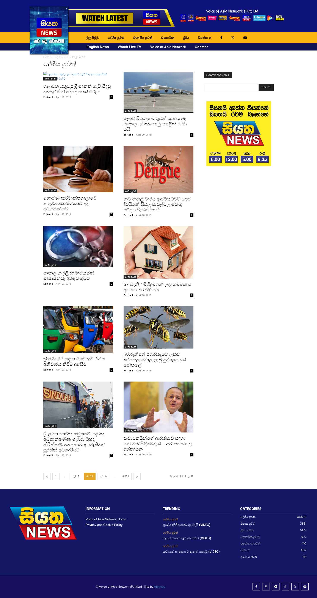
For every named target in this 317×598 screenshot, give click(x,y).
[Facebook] (256, 586)
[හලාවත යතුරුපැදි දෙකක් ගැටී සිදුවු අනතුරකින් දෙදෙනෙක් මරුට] (78, 76)
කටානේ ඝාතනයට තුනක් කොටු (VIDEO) (191, 552)
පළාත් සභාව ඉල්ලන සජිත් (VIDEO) (187, 538)
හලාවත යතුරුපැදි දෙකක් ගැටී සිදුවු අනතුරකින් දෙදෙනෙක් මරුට (77, 89)
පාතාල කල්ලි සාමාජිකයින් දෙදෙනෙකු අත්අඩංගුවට (68, 275)
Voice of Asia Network (168, 46)
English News (97, 46)
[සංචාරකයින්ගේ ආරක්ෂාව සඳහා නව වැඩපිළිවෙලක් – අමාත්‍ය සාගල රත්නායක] (158, 407)
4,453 (125, 476)
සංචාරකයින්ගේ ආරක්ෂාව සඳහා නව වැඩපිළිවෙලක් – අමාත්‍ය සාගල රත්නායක (158, 443)
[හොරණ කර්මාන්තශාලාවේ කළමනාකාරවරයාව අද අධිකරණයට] (78, 169)
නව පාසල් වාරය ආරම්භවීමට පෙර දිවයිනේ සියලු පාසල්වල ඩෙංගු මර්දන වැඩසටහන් (157, 204)
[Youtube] (305, 586)
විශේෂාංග (205, 37)
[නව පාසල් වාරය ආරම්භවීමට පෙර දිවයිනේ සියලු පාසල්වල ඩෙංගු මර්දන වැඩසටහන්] (158, 169)
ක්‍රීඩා (186, 37)
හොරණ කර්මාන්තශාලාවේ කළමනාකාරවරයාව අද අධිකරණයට (70, 203)
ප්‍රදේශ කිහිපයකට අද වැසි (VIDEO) (186, 525)
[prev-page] (47, 476)
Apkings (159, 587)
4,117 (76, 476)
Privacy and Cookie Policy (104, 524)
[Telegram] (275, 586)
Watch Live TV (129, 46)
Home (47, 57)
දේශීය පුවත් (116, 37)
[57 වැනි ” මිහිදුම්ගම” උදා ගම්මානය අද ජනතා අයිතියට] (158, 252)
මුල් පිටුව (92, 37)
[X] (295, 586)
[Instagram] (266, 586)
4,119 (103, 476)
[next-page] (137, 476)
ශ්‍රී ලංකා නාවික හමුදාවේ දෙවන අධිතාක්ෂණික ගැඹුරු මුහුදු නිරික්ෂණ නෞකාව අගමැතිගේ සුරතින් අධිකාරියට (74, 441)
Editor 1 (48, 97)
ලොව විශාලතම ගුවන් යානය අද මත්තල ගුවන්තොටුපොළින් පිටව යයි (155, 123)
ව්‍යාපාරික (167, 37)
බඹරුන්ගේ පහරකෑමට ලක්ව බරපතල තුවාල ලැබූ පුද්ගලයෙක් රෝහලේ (155, 359)
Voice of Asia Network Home (106, 519)
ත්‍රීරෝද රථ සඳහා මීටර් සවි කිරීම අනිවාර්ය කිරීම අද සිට (74, 361)
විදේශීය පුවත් (142, 37)
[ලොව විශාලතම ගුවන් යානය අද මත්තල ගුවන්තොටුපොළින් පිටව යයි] (158, 92)
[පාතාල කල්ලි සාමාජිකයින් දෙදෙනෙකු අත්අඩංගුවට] (78, 246)
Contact (201, 46)
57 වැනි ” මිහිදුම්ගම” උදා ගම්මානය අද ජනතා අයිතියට (157, 287)
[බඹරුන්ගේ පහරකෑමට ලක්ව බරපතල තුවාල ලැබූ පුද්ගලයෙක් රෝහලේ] (158, 327)
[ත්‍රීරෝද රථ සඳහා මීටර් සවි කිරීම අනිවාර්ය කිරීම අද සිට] (78, 329)
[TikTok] (285, 586)
